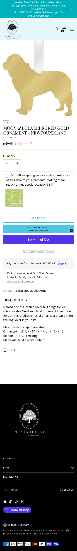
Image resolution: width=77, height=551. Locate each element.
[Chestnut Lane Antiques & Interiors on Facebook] (5, 502)
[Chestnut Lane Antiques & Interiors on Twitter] (22, 502)
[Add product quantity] (17, 163)
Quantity (9, 156)
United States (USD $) (19, 524)
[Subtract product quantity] (6, 163)
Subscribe (67, 489)
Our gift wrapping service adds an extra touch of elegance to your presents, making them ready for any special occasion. (39, 179)
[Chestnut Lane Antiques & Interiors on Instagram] (11, 502)
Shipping (9, 291)
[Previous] (5, 9)
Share (12, 350)
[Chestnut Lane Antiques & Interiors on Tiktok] (17, 502)
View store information (20, 281)
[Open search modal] (56, 29)
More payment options (38, 251)
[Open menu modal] (72, 29)
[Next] (72, 9)
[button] (38, 228)
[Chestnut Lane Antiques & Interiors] (12, 29)
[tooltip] (71, 230)
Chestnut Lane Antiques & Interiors (41, 530)
